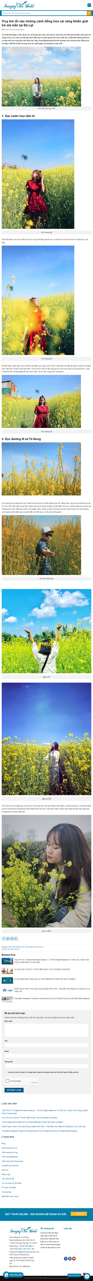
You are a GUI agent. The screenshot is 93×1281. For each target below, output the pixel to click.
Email (7, 1051)
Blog (10, 947)
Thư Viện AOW (8, 1179)
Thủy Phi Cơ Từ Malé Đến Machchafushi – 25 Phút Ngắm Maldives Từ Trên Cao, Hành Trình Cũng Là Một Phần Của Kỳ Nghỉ (44, 1111)
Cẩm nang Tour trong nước (34, 947)
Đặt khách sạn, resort (10, 1196)
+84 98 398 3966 (25, 1246)
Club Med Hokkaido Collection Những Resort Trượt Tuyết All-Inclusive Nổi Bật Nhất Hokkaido (39, 1131)
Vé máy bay (6, 1192)
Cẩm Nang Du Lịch (18, 947)
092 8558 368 (15, 1249)
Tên (6, 1041)
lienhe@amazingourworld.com (27, 1252)
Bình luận (9, 1021)
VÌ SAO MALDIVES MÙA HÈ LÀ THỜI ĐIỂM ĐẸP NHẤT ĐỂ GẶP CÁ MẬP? (32, 1122)
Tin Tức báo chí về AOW (11, 1183)
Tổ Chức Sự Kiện (9, 1187)
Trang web (9, 1062)
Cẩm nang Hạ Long (9, 1152)
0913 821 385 (28, 1249)
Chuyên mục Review (10, 1165)
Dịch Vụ (5, 1170)
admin (22, 29)
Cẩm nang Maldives (10, 1157)
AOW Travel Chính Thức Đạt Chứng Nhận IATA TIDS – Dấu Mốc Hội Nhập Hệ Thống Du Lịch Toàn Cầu (44, 1126)
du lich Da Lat (14, 949)
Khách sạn (6, 1174)
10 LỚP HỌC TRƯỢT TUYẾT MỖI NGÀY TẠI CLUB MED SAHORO (30, 1118)
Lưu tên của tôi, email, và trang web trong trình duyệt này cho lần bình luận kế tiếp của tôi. (43, 1072)
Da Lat (7, 949)
